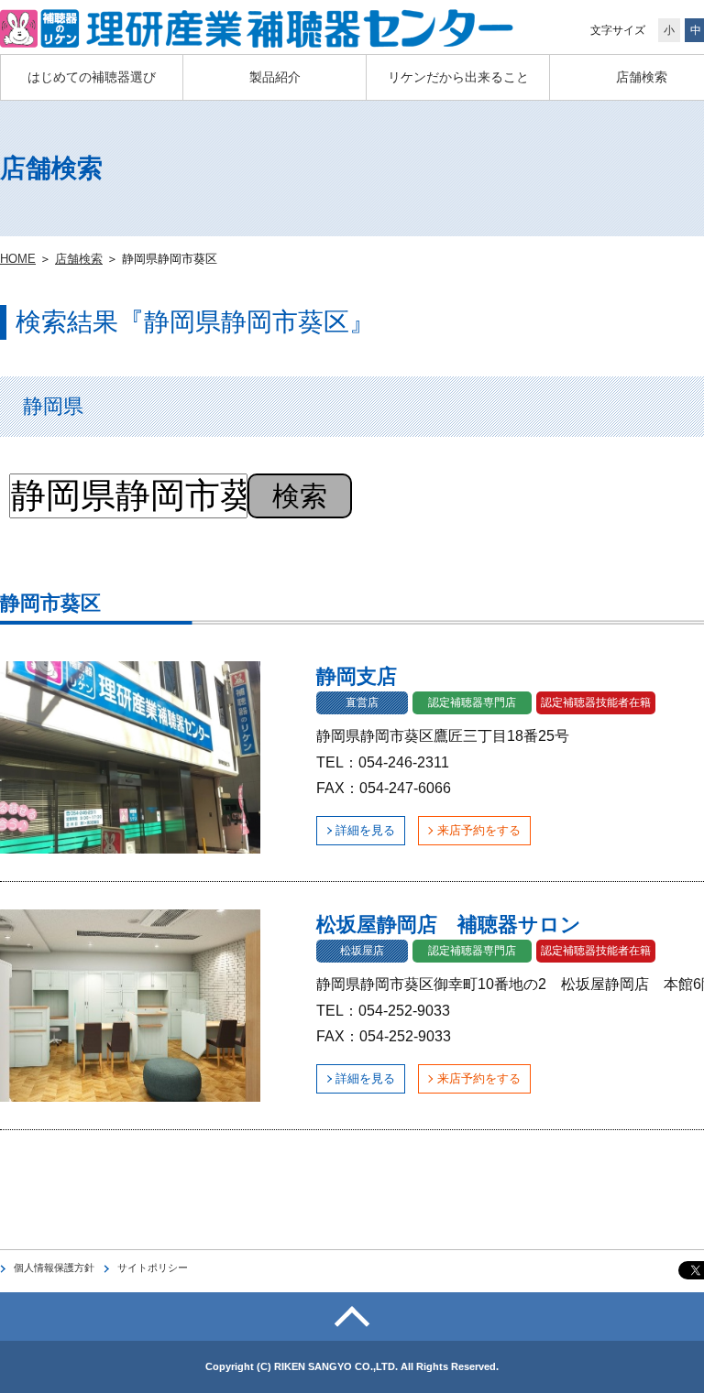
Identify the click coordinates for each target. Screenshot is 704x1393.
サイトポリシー (152, 1267)
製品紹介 (275, 77)
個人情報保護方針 (54, 1267)
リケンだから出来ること (458, 77)
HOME (18, 259)
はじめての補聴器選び (92, 77)
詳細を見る (365, 830)
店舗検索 (79, 259)
